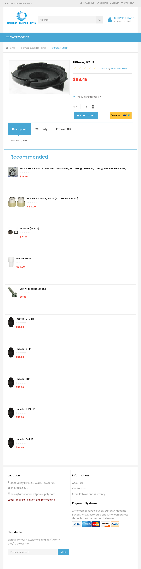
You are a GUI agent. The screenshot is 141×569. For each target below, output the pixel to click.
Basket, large (23, 258)
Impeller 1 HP (23, 379)
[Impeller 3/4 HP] (11, 442)
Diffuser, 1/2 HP (60, 48)
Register (104, 2)
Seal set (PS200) (29, 228)
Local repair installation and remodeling (31, 499)
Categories (19, 37)
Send (63, 552)
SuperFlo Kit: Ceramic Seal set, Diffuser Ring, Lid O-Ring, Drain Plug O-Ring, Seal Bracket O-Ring (73, 168)
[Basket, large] (11, 262)
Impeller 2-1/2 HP (25, 318)
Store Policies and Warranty (88, 494)
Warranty (41, 129)
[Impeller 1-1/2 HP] (11, 412)
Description (19, 129)
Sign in (115, 2)
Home (11, 48)
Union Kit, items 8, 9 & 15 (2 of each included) (52, 198)
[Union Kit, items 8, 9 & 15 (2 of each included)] (16, 201)
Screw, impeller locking (33, 288)
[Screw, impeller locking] (13, 292)
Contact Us (79, 488)
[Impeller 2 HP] (11, 352)
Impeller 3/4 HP (24, 439)
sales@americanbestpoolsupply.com (33, 494)
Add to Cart (87, 115)
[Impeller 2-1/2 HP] (11, 322)
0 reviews (103, 68)
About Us (77, 483)
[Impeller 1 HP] (11, 382)
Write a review (119, 68)
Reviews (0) (63, 129)
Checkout (129, 2)
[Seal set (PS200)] (13, 231)
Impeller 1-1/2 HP (25, 409)
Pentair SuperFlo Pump (33, 48)
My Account (89, 2)
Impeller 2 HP (23, 349)
